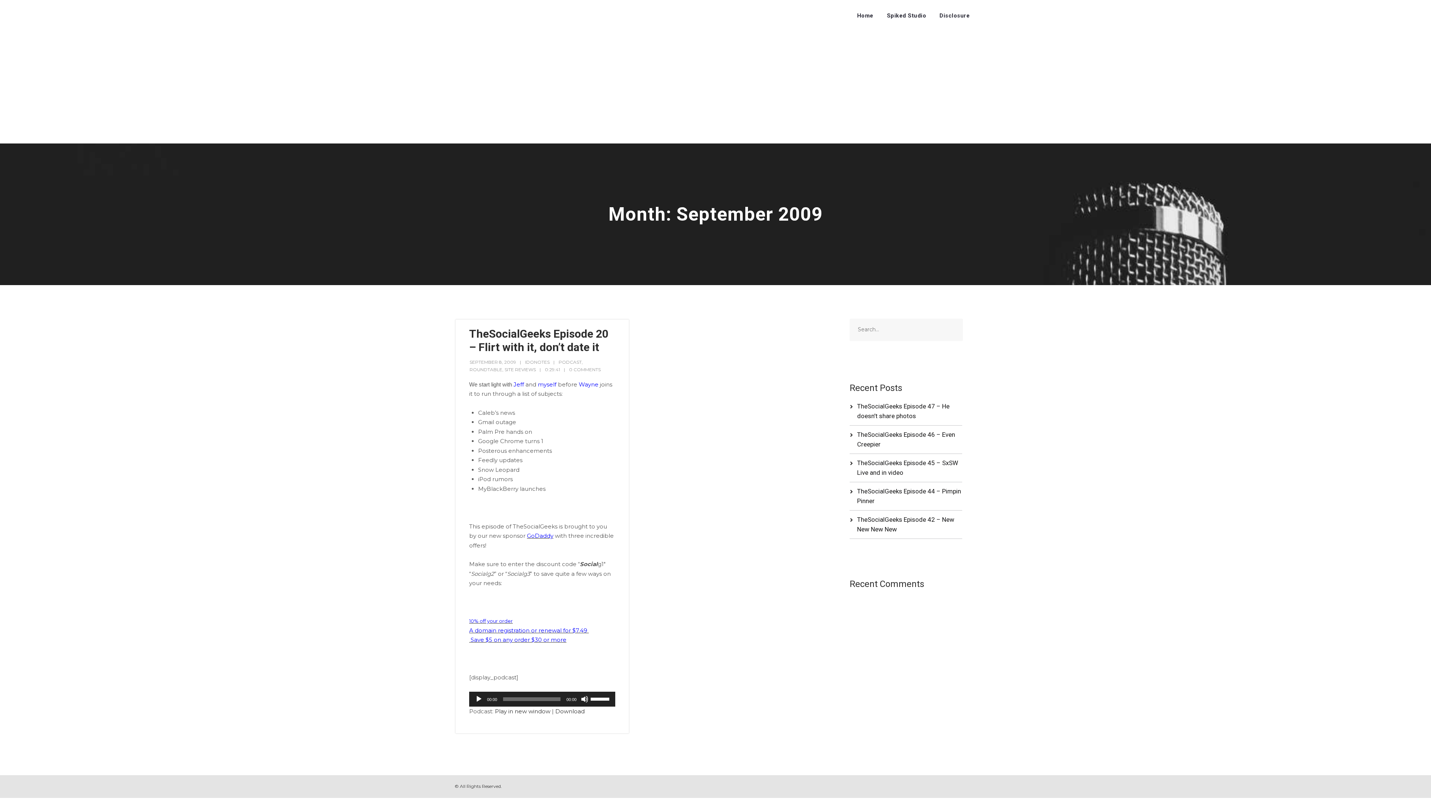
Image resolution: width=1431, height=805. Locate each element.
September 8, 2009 (493, 362)
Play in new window (522, 711)
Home (865, 15)
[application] (542, 699)
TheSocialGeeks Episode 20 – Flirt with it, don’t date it (539, 340)
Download (570, 711)
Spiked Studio (906, 15)
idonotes (537, 362)
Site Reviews (520, 369)
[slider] (601, 698)
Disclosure (954, 15)
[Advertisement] (715, 87)
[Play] (479, 699)
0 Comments (585, 369)
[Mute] (584, 699)
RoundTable (486, 369)
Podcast (570, 362)
